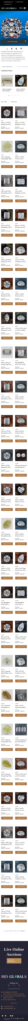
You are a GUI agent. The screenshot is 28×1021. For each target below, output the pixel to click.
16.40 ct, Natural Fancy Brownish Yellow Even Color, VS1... (6, 90)
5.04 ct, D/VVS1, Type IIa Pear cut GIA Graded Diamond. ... (21, 90)
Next (22, 931)
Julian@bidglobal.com (9, 1008)
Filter (5, 101)
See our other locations (9, 999)
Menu (21, 8)
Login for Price (7, 132)
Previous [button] (3, 84)
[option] (7, 83)
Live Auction (7, 24)
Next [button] (24, 84)
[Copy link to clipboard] (7, 49)
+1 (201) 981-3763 (8, 1006)
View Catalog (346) (12, 41)
